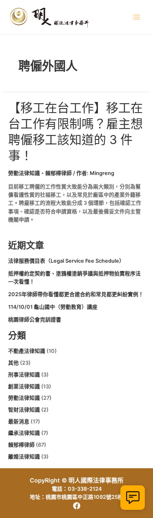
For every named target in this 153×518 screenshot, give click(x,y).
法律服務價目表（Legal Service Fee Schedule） (66, 261)
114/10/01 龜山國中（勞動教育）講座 (53, 307)
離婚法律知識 (24, 457)
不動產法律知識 (26, 351)
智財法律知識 (24, 410)
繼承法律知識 (24, 433)
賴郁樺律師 (58, 173)
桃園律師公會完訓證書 (34, 320)
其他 (13, 363)
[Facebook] (76, 505)
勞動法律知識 (24, 173)
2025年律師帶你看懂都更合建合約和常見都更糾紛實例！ (76, 294)
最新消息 (18, 421)
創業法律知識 (24, 386)
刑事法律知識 (24, 375)
